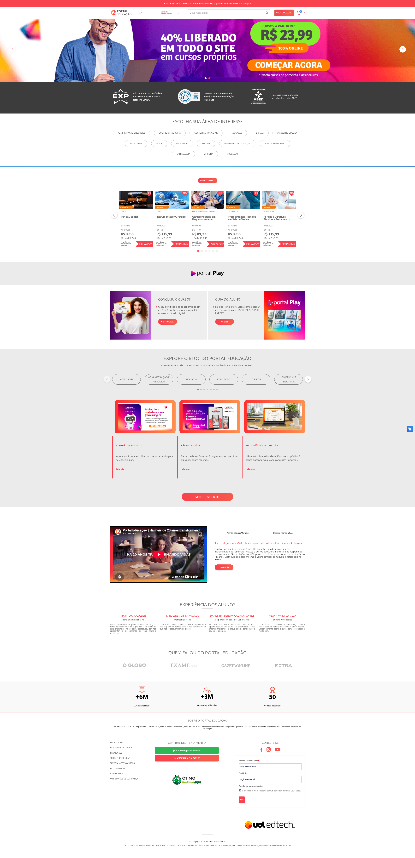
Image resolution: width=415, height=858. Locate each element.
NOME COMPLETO (249, 761)
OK (241, 800)
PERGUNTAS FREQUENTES (122, 748)
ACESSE (224, 321)
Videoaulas (232, 154)
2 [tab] (209, 78)
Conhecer (224, 567)
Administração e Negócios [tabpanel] (159, 379)
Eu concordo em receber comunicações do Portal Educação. (272, 791)
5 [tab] (213, 251)
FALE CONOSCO (117, 768)
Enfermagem (183, 154)
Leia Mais (120, 469)
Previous (114, 215)
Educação (236, 133)
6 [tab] (217, 251)
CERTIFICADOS (116, 773)
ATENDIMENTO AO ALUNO (187, 758)
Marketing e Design (287, 133)
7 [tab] (217, 389)
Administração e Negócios (131, 133)
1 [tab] (206, 78)
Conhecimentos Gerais (206, 133)
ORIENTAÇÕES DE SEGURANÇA (124, 779)
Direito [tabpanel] (256, 380)
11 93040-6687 (189, 750)
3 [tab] (206, 251)
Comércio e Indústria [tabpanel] (288, 379)
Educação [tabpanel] (223, 380)
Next (301, 215)
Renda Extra (136, 143)
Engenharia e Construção (237, 143)
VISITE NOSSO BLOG (207, 496)
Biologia (206, 143)
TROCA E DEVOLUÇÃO (120, 758)
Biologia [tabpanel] (191, 380)
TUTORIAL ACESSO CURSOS (122, 763)
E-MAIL (243, 773)
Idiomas (260, 133)
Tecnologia (182, 143)
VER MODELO (167, 321)
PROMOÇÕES (116, 753)
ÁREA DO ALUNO (284, 13)
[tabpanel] (207, 49)
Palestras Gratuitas (275, 143)
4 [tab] (209, 251)
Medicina (208, 154)
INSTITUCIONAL (117, 742)
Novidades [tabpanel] (126, 380)
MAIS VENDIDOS (207, 180)
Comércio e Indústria (170, 133)
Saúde (159, 143)
